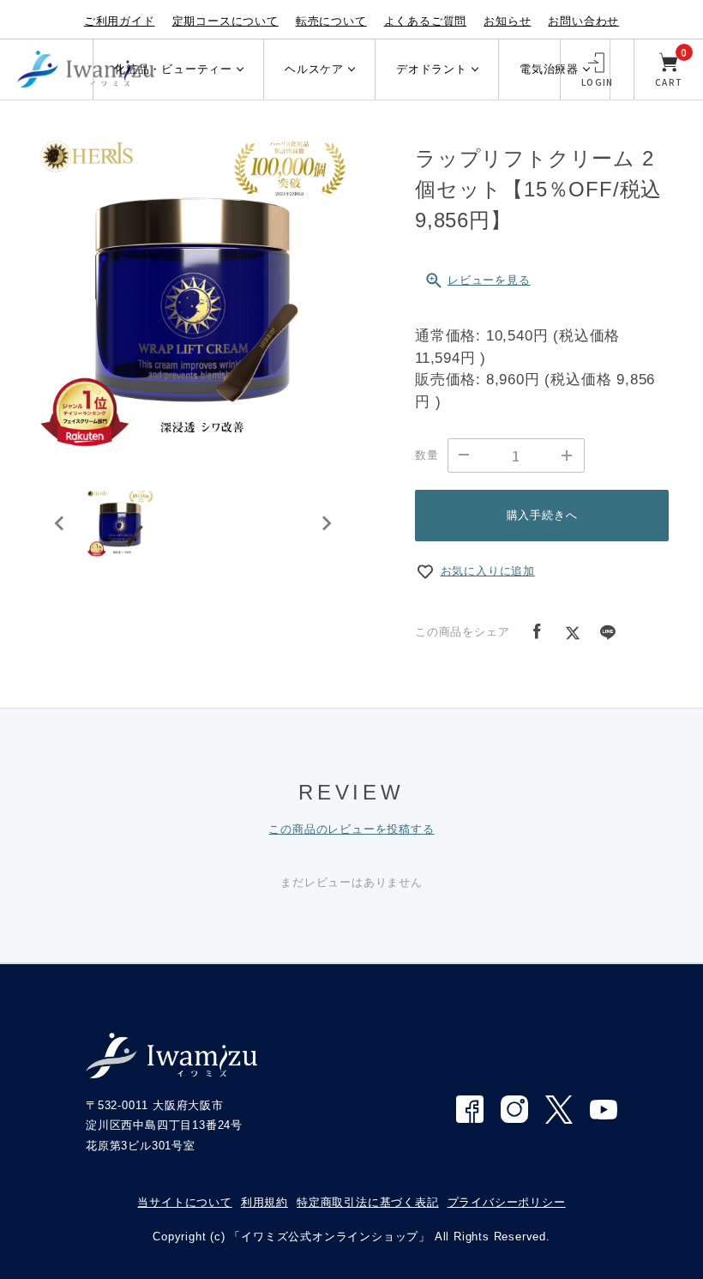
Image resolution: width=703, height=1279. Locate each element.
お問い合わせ (583, 21)
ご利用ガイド (119, 21)
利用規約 (264, 1202)
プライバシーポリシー (507, 1202)
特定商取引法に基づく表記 (368, 1202)
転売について (331, 21)
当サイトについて (184, 1202)
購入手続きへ (542, 515)
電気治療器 (549, 69)
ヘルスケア (314, 69)
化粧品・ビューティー (173, 69)
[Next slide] (326, 523)
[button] (120, 523)
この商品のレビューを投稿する (351, 829)
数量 (427, 455)
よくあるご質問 (425, 21)
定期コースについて (225, 21)
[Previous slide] (60, 523)
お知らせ (507, 21)
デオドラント (431, 69)
